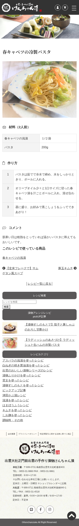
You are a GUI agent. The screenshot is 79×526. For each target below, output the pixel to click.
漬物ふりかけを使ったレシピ (21, 375)
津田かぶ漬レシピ (14, 395)
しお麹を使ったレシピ (17, 415)
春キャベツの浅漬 (14, 257)
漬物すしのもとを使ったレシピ (23, 385)
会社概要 (11, 434)
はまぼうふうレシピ (15, 405)
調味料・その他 (12, 420)
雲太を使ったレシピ (15, 380)
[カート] (65, 8)
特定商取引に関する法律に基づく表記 (55, 434)
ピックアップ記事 (14, 390)
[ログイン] (58, 8)
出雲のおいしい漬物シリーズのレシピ (27, 370)
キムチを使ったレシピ (17, 410)
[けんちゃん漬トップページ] (22, 7)
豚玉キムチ (65, 268)
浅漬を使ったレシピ (15, 400)
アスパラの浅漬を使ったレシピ (23, 360)
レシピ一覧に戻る (39, 283)
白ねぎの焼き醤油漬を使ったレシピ (25, 365)
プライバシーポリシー (27, 434)
